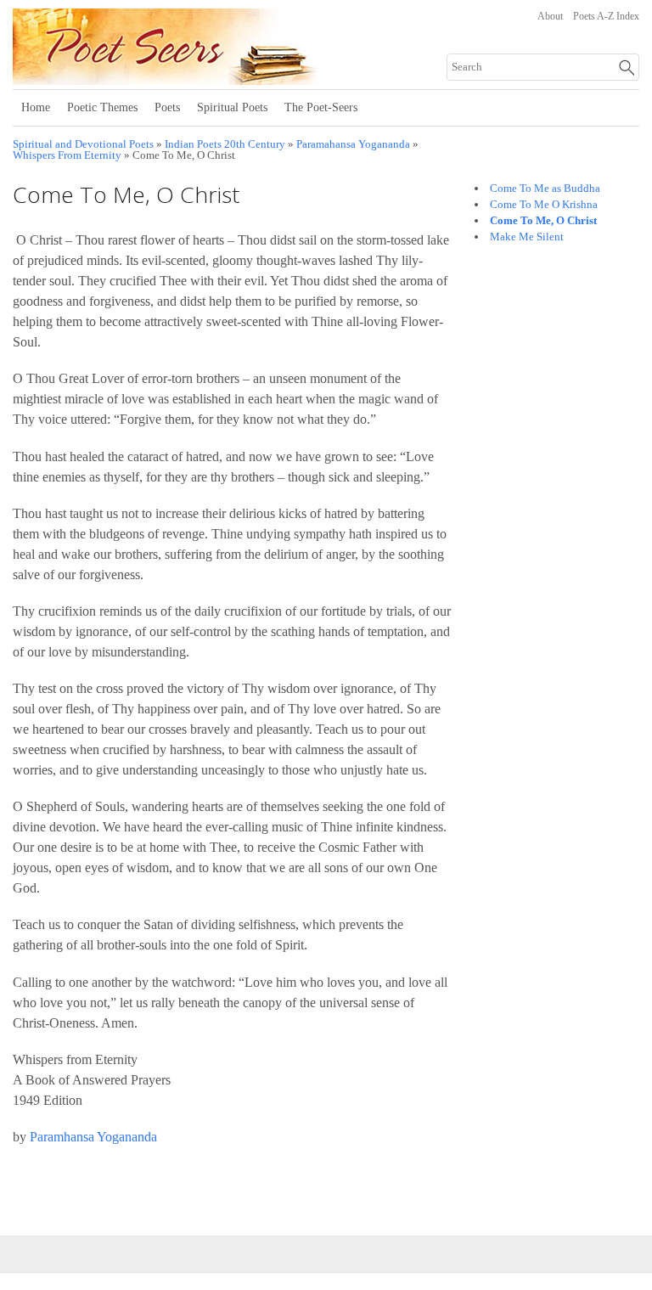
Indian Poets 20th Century (225, 144)
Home (35, 107)
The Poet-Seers (320, 107)
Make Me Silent (527, 236)
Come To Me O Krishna (544, 204)
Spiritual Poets (232, 107)
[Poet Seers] (223, 79)
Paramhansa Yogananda (93, 1136)
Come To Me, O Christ (543, 220)
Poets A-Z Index (606, 16)
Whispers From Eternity (67, 155)
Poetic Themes (102, 107)
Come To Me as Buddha (545, 188)
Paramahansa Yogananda (353, 144)
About (550, 16)
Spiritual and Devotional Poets (83, 144)
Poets (167, 107)
